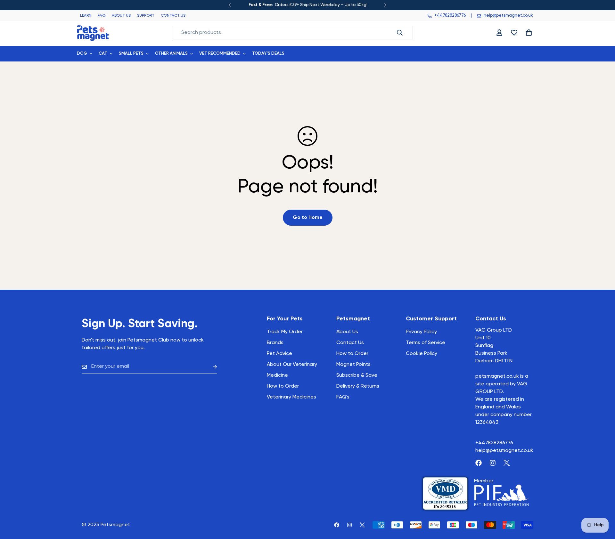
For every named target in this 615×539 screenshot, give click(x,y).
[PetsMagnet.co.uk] (93, 32)
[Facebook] (478, 463)
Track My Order (285, 331)
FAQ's (342, 397)
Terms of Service (425, 342)
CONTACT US (173, 16)
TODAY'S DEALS (268, 54)
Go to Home (308, 217)
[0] (528, 32)
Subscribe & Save (356, 375)
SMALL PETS (131, 54)
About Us (347, 331)
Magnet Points (353, 364)
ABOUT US (121, 16)
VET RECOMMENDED (220, 54)
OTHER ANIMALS (171, 54)
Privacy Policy (421, 331)
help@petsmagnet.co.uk (504, 450)
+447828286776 (494, 443)
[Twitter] (507, 463)
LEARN (85, 16)
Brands (275, 342)
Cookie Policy (421, 353)
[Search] (399, 33)
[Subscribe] (209, 366)
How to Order (352, 353)
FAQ (101, 16)
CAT (103, 54)
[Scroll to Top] (602, 504)
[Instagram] (492, 463)
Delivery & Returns (357, 386)
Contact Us (350, 342)
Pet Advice (279, 353)
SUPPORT (145, 16)
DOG (82, 54)
